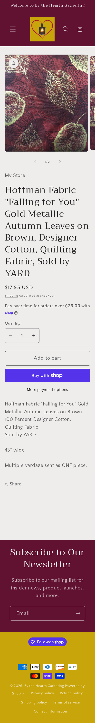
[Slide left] (35, 161)
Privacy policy (42, 693)
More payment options (47, 390)
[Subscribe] (78, 613)
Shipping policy (34, 702)
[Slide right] (60, 161)
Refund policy (71, 693)
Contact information (50, 711)
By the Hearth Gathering (44, 686)
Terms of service (66, 702)
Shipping (11, 295)
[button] (12, 29)
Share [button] (15, 484)
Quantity (13, 323)
